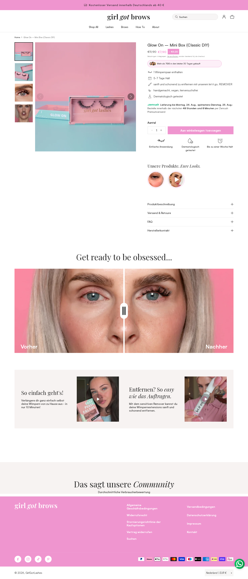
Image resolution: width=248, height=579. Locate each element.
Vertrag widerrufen (139, 532)
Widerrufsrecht (137, 515)
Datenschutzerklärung (201, 515)
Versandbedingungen (201, 506)
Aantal (151, 122)
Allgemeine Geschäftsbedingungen (142, 506)
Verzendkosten (172, 56)
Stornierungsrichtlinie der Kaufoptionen (144, 523)
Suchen (131, 538)
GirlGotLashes (33, 572)
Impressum (194, 523)
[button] (195, 17)
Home (17, 37)
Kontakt (192, 532)
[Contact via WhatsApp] (240, 564)
